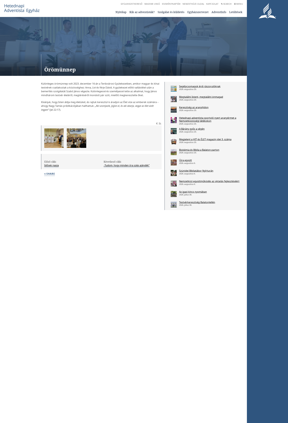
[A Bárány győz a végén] (174, 131)
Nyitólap (121, 12)
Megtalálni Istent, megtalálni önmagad (201, 97)
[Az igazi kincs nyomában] (174, 194)
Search (227, 3)
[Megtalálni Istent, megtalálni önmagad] (174, 99)
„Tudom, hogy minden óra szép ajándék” (127, 165)
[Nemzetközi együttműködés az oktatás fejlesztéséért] (174, 183)
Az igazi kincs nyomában (193, 191)
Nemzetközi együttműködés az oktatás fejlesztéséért (209, 181)
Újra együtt (185, 160)
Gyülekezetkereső (131, 3)
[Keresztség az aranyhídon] (174, 110)
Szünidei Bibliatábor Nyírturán (196, 170)
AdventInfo (219, 12)
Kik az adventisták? (142, 12)
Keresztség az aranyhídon (193, 107)
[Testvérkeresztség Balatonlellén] (174, 205)
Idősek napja (51, 165)
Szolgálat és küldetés (171, 12)
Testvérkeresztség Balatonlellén (197, 202)
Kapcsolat (212, 3)
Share (50, 174)
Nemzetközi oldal (193, 3)
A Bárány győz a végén (192, 128)
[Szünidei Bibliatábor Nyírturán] (174, 173)
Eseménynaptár (171, 3)
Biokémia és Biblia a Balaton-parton (199, 150)
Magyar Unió (152, 3)
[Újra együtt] (174, 162)
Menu (239, 3)
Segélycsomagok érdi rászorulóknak (199, 86)
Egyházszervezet (197, 12)
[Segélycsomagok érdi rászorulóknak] (174, 89)
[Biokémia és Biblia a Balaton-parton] (174, 152)
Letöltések (235, 12)
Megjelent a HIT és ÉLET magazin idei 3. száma (205, 139)
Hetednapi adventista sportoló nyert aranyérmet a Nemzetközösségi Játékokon (207, 119)
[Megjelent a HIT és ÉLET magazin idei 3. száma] (174, 142)
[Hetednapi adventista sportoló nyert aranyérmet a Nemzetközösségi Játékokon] (174, 120)
